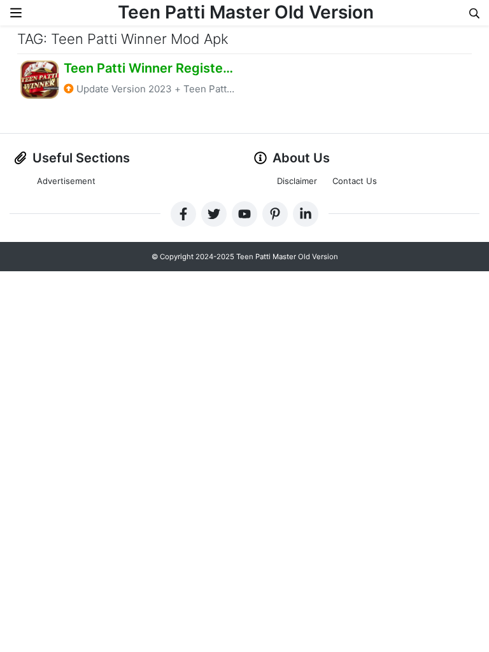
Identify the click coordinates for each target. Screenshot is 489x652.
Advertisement (66, 181)
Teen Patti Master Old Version (246, 12)
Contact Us (354, 181)
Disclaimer (297, 181)
